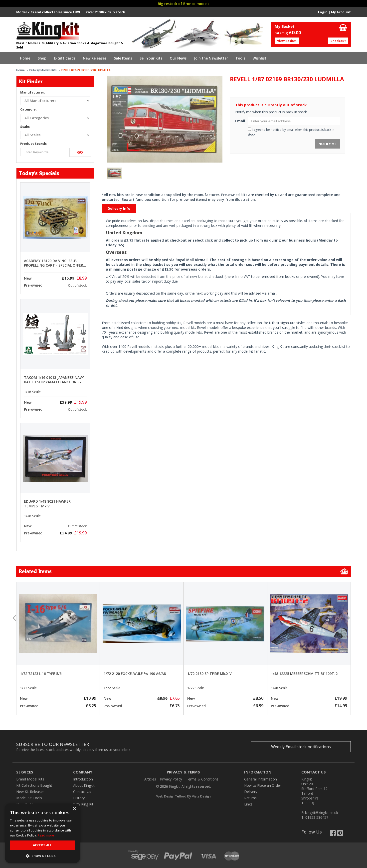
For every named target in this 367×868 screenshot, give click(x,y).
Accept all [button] (42, 845)
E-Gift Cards (64, 58)
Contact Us (82, 791)
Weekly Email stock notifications (301, 746)
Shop (42, 58)
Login (323, 12)
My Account (341, 12)
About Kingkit (84, 785)
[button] (42, 855)
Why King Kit (83, 804)
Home (25, 58)
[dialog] (42, 833)
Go (80, 152)
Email (239, 121)
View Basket (287, 41)
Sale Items (123, 58)
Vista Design (201, 796)
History (79, 797)
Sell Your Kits (151, 58)
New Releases (94, 58)
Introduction (83, 779)
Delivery (250, 791)
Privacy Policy (171, 779)
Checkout (338, 41)
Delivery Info (119, 208)
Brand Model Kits (30, 779)
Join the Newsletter (211, 58)
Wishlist (259, 58)
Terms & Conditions (202, 779)
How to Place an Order (262, 785)
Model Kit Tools (29, 797)
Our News (178, 58)
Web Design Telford (171, 796)
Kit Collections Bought (34, 785)
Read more (46, 835)
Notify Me (327, 144)
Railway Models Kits (43, 70)
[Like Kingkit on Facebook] (333, 834)
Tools (240, 58)
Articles (150, 779)
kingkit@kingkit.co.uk (321, 812)
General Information (260, 779)
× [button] (74, 809)
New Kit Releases (30, 791)
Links (248, 804)
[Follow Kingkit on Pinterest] (340, 834)
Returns (250, 797)
